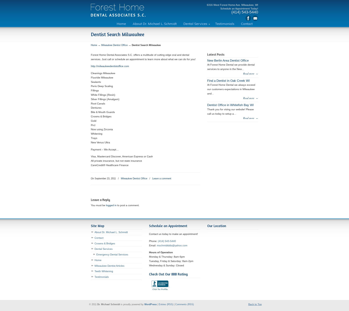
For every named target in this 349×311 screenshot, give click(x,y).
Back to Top (255, 304)
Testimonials (102, 276)
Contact (99, 237)
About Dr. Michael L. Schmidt (111, 232)
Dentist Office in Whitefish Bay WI (230, 105)
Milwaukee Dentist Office (118, 9)
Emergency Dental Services (112, 254)
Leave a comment (161, 178)
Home (94, 45)
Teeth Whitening (104, 271)
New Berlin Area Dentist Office (228, 60)
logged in (111, 205)
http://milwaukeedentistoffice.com (110, 66)
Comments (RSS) (184, 304)
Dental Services (104, 248)
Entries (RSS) (166, 304)
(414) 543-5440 (167, 241)
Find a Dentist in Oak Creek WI (228, 80)
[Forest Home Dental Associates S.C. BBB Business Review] (160, 291)
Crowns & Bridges (105, 243)
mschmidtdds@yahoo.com (172, 245)
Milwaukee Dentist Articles (109, 265)
